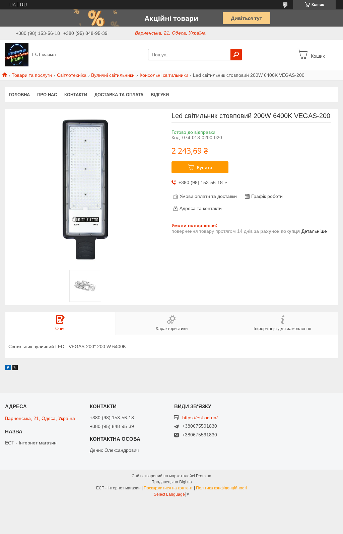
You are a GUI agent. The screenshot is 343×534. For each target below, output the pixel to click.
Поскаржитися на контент (168, 488)
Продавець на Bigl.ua (171, 482)
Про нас (47, 94)
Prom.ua (203, 476)
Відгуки (160, 94)
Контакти (75, 94)
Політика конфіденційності (221, 488)
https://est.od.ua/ (200, 417)
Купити (204, 167)
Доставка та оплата (118, 94)
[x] (15, 368)
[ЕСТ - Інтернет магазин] (16, 54)
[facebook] (8, 368)
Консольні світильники (164, 75)
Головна (19, 94)
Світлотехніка (71, 75)
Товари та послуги (32, 75)
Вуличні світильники (113, 75)
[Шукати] (236, 54)
